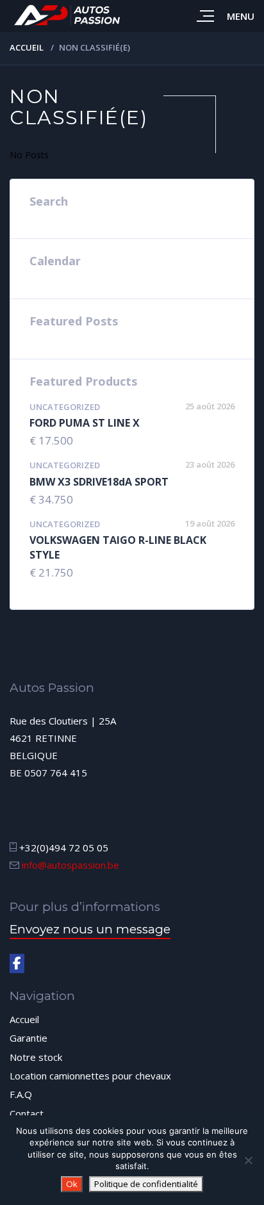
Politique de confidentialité (146, 1184)
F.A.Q (21, 1094)
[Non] (248, 1160)
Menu (240, 16)
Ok (72, 1184)
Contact (27, 1113)
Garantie (28, 1037)
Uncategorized (64, 407)
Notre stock (36, 1057)
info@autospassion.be (70, 864)
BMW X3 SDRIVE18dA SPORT (99, 482)
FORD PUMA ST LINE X (84, 423)
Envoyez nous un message (90, 929)
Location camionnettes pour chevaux (90, 1075)
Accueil (27, 47)
